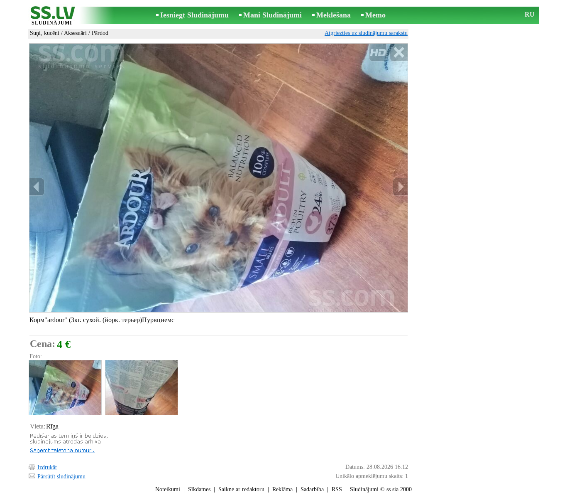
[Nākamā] (400, 187)
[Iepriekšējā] (36, 187)
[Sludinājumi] (52, 16)
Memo (375, 15)
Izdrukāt (47, 467)
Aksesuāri (75, 33)
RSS (337, 489)
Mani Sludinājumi (272, 15)
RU (530, 14)
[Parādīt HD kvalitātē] (218, 178)
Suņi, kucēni (44, 33)
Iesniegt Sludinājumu (194, 15)
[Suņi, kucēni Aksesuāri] (65, 387)
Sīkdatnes (199, 489)
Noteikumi (167, 489)
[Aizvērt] (399, 53)
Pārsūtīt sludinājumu (61, 476)
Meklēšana (333, 15)
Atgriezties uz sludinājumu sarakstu (366, 33)
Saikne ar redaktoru (241, 489)
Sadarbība (312, 489)
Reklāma (282, 489)
